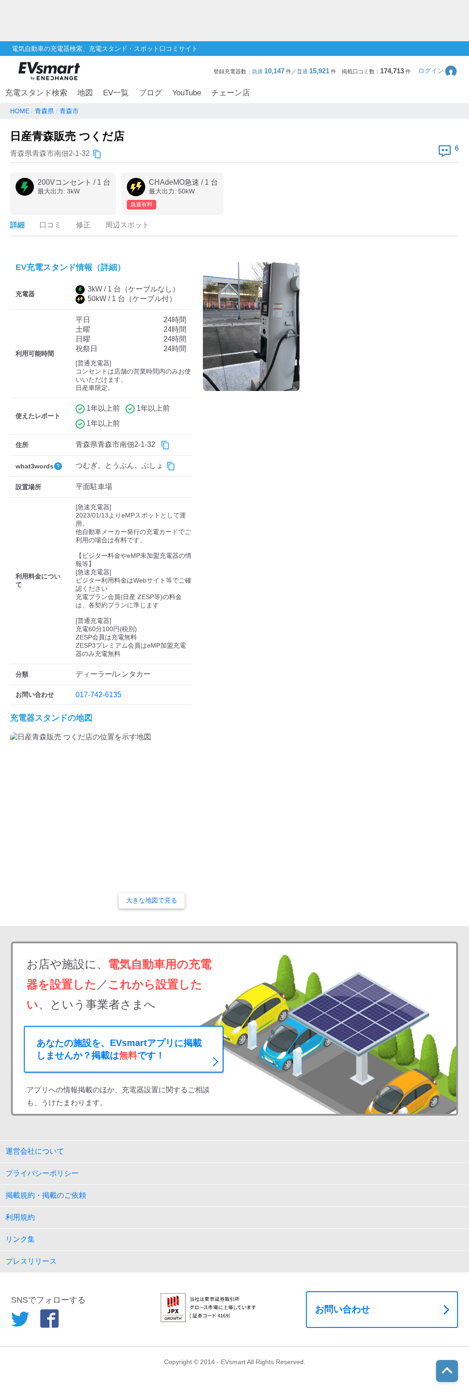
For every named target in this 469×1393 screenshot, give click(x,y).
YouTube (186, 92)
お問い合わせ (342, 1309)
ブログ (150, 92)
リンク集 (20, 1239)
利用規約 (20, 1217)
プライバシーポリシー (42, 1173)
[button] (438, 71)
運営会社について (34, 1151)
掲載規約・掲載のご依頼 (45, 1195)
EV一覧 (116, 92)
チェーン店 (230, 92)
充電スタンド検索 (36, 92)
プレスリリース (31, 1261)
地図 (85, 92)
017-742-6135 (98, 695)
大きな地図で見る (151, 900)
